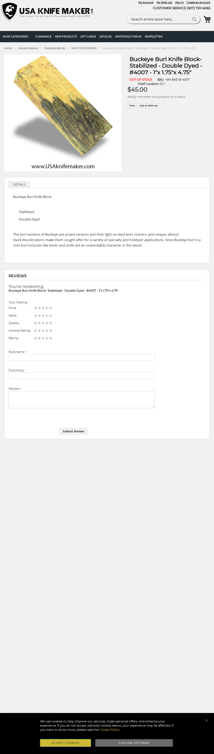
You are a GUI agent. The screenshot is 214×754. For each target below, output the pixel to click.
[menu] (107, 36)
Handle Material (28, 48)
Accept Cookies (66, 743)
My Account (146, 2)
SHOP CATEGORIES (83, 48)
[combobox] (163, 19)
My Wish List (164, 2)
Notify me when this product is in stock (156, 97)
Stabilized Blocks (54, 48)
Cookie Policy (110, 730)
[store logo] (48, 11)
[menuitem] (17, 36)
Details (19, 185)
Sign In (179, 2)
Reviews (18, 276)
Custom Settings (133, 743)
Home (8, 48)
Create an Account (198, 2)
